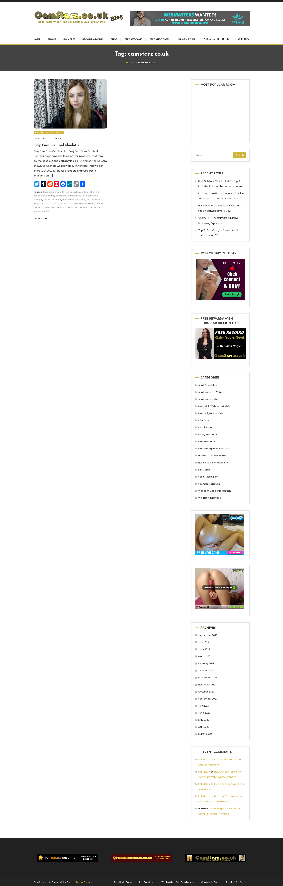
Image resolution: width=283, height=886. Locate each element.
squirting (46, 211)
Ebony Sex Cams (207, 434)
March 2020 (205, 734)
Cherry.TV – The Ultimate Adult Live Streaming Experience (218, 220)
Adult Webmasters (209, 399)
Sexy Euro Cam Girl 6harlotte (56, 145)
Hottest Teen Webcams (212, 455)
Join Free (69, 39)
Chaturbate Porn (210, 882)
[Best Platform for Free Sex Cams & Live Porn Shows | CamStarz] (215, 858)
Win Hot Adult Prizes (209, 497)
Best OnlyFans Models (210, 413)
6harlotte (48, 192)
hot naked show (52, 199)
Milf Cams (204, 469)
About (52, 39)
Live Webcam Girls (84, 203)
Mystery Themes (83, 882)
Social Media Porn (208, 476)
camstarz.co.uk (76, 195)
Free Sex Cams (133, 39)
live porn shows (48, 203)
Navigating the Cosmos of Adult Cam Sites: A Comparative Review (219, 208)
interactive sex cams (74, 199)
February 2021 (206, 663)
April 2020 (203, 727)
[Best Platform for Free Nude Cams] (141, 858)
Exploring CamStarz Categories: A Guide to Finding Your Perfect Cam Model (221, 196)
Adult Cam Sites (207, 385)
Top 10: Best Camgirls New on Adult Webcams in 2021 (218, 233)
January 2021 (205, 670)
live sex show (65, 203)
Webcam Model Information (214, 490)
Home (36, 39)
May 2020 (203, 719)
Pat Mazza (204, 759)
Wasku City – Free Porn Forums (177, 882)
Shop (114, 39)
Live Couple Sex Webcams (213, 462)
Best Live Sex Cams (236, 882)
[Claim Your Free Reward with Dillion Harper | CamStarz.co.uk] (220, 343)
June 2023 (204, 649)
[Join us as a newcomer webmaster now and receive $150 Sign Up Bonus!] (190, 18)
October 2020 (206, 691)
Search (242, 38)
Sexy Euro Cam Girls (66, 207)
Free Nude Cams (160, 39)
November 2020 (207, 684)
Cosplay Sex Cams (209, 427)
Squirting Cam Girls (209, 483)
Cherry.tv (203, 420)
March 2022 (205, 656)
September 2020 (207, 698)
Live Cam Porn (186, 39)
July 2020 (203, 705)
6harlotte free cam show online (71, 192)
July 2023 (203, 642)
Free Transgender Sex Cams (214, 448)
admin (57, 138)
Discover (39, 218)
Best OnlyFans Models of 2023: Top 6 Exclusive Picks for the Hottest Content (220, 183)
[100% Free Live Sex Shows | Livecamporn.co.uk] (67, 858)
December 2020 (207, 677)
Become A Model (93, 39)
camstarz (61, 195)
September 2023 (207, 635)
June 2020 (204, 712)
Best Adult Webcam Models (49, 132)
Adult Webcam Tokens (211, 392)
